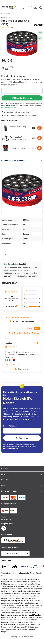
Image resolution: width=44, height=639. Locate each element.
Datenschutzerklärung (8, 107)
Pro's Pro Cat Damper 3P (18, 139)
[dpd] (5, 510)
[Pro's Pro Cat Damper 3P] (5, 138)
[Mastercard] (13, 497)
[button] (6, 317)
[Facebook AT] (3, 528)
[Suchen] (24, 7)
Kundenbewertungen (12, 299)
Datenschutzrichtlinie (9, 448)
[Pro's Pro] (38, 25)
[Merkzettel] (30, 7)
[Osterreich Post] (13, 510)
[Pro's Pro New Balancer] (5, 148)
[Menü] (3, 7)
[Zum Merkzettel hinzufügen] (40, 33)
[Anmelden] (35, 7)
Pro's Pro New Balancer (18, 148)
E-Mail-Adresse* (9, 426)
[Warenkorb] (41, 7)
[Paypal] (21, 497)
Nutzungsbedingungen (10, 446)
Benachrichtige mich (23, 98)
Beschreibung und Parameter (13, 161)
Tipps (3, 254)
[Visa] (5, 497)
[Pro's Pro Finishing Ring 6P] (5, 128)
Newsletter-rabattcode (24, 446)
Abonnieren (23, 438)
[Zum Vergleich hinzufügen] (40, 38)
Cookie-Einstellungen (3, 518)
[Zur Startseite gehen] (11, 7)
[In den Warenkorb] (39, 128)
